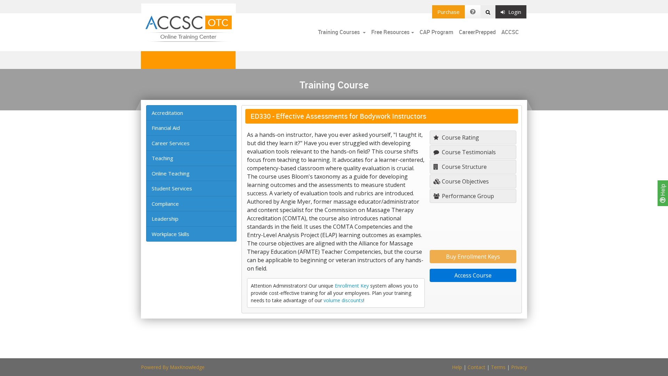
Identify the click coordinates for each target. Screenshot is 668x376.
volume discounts (343, 300)
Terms (498, 367)
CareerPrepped (477, 32)
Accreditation (167, 112)
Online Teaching (171, 173)
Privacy (519, 367)
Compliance (165, 203)
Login (514, 11)
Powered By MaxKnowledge (173, 367)
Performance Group (467, 196)
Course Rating (459, 137)
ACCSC (510, 32)
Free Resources (390, 32)
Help (663, 190)
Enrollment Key (352, 285)
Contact (476, 367)
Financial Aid (166, 127)
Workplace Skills (170, 233)
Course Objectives (464, 181)
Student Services (172, 188)
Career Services (171, 143)
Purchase (448, 11)
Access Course (473, 275)
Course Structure (463, 167)
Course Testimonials (468, 152)
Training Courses (339, 32)
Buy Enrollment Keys (473, 256)
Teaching (162, 158)
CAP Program (436, 32)
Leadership (165, 218)
